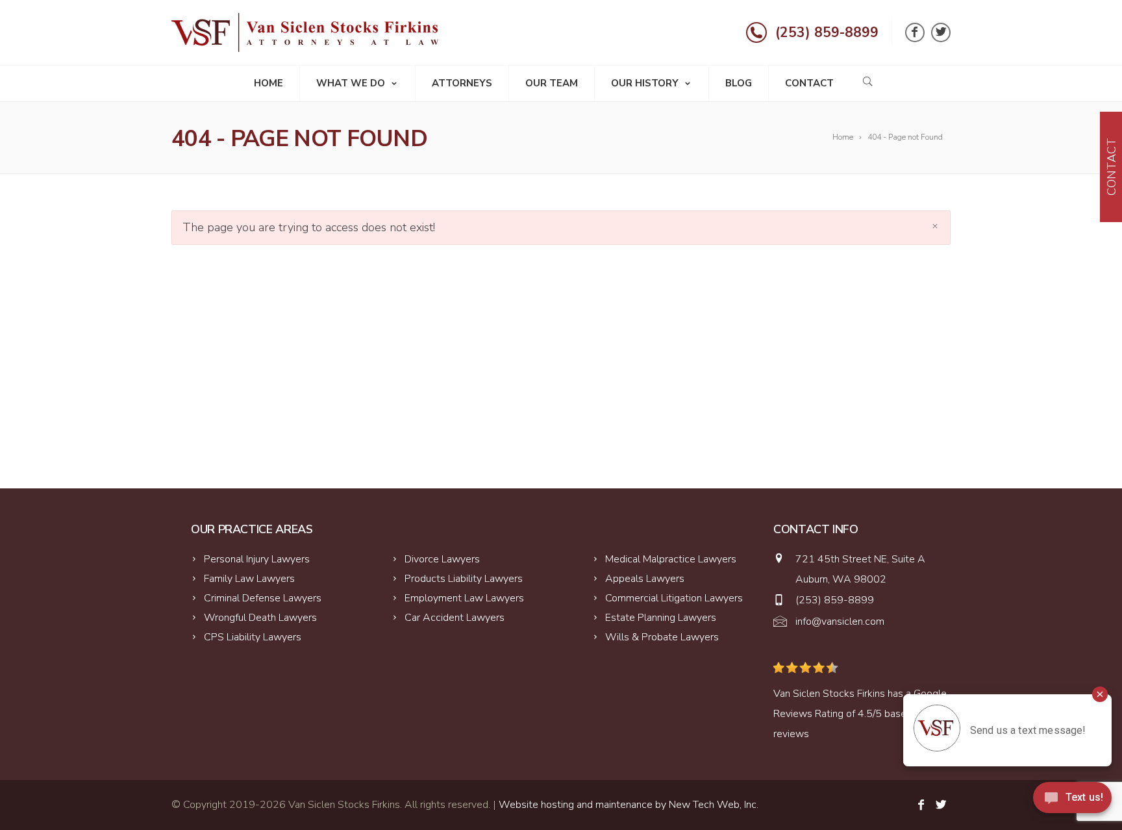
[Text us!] (1072, 802)
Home (268, 83)
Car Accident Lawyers (455, 617)
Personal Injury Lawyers (257, 559)
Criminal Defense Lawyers (262, 598)
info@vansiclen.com (839, 621)
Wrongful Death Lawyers (260, 617)
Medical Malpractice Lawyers (670, 559)
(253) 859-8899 (827, 32)
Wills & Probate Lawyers (662, 637)
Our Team (551, 83)
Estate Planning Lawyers (660, 617)
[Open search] (867, 81)
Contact (809, 83)
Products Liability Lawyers (464, 579)
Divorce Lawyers (442, 559)
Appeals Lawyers (644, 579)
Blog (738, 83)
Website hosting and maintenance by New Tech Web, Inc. (628, 805)
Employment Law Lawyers (464, 598)
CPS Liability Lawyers (252, 637)
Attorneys (462, 83)
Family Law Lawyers (249, 579)
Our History (645, 83)
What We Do (350, 83)
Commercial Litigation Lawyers (674, 598)
